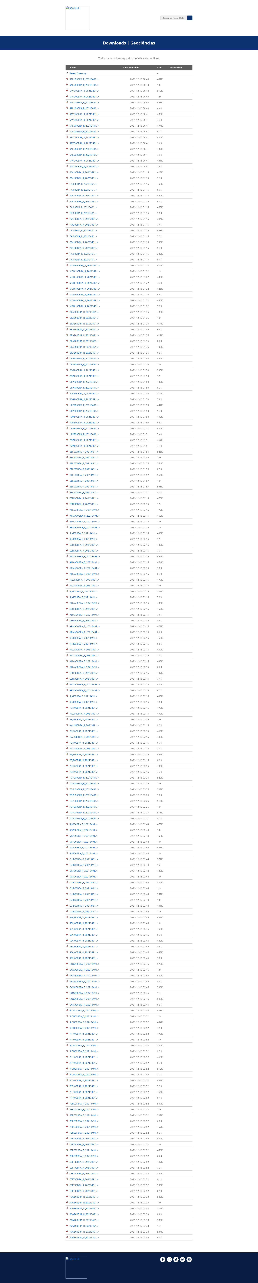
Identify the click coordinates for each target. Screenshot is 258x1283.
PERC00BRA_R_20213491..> (84, 1103)
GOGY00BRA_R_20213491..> (85, 963)
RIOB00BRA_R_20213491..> (84, 1010)
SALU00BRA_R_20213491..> (84, 79)
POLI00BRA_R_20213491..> (84, 172)
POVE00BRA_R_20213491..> (84, 1196)
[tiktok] (176, 1261)
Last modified (131, 67)
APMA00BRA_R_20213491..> (85, 515)
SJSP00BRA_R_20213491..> (84, 824)
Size (159, 67)
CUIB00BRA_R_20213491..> (84, 859)
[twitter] (182, 1261)
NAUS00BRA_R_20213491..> (84, 579)
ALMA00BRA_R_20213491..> (85, 509)
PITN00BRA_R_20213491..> (84, 1033)
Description (175, 67)
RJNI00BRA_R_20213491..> (83, 533)
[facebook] (162, 1261)
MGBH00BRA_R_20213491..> (85, 265)
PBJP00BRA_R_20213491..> (84, 707)
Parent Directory (78, 73)
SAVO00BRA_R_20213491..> (84, 90)
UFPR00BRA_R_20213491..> (84, 358)
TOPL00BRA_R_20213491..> (84, 777)
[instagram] (169, 1261)
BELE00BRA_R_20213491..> (84, 451)
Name (73, 67)
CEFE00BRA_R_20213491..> (84, 498)
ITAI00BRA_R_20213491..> (83, 183)
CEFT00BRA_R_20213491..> (84, 1138)
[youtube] (189, 1261)
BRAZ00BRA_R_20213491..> (84, 311)
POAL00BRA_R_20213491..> (84, 370)
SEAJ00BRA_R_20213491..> (84, 917)
